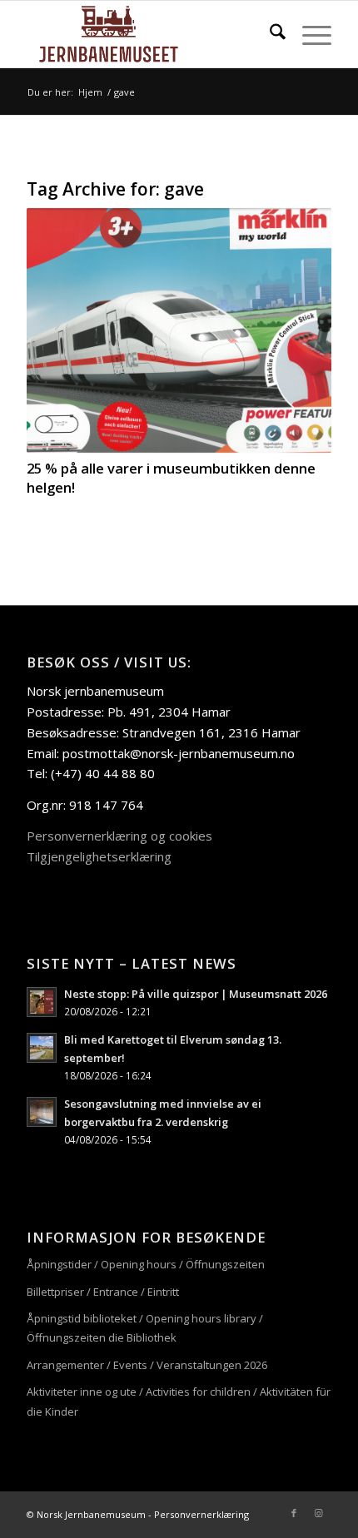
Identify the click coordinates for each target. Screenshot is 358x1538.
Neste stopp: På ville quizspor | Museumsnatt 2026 (195, 993)
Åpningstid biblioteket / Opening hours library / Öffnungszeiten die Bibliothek (145, 1328)
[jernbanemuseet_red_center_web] (148, 34)
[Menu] (308, 34)
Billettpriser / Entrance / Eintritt (103, 1291)
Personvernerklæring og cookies (119, 835)
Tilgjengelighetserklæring (99, 856)
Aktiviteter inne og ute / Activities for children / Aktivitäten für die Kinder (179, 1401)
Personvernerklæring (201, 1514)
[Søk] (269, 34)
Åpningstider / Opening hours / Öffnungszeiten (146, 1264)
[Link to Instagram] (318, 1513)
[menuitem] (269, 34)
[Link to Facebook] (293, 1513)
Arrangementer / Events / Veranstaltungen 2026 (147, 1364)
